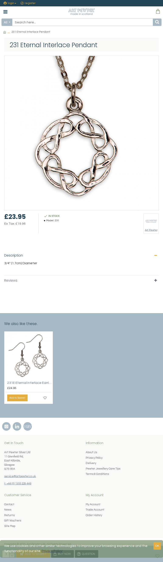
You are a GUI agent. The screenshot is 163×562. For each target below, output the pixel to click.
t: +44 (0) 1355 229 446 (17, 483)
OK (157, 545)
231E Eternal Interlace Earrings (29, 383)
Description (13, 255)
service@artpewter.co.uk (20, 476)
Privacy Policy (52, 551)
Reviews (10, 280)
